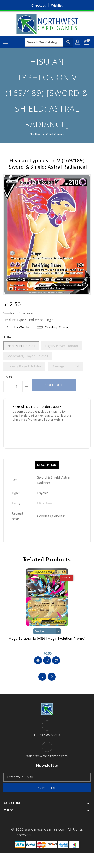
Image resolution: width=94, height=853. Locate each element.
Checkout (38, 5)
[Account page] (78, 42)
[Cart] (87, 42)
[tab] (46, 465)
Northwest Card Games (47, 134)
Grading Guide (57, 327)
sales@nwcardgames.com (47, 755)
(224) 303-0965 (47, 734)
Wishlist (57, 5)
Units (7, 377)
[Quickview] (38, 660)
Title (7, 337)
